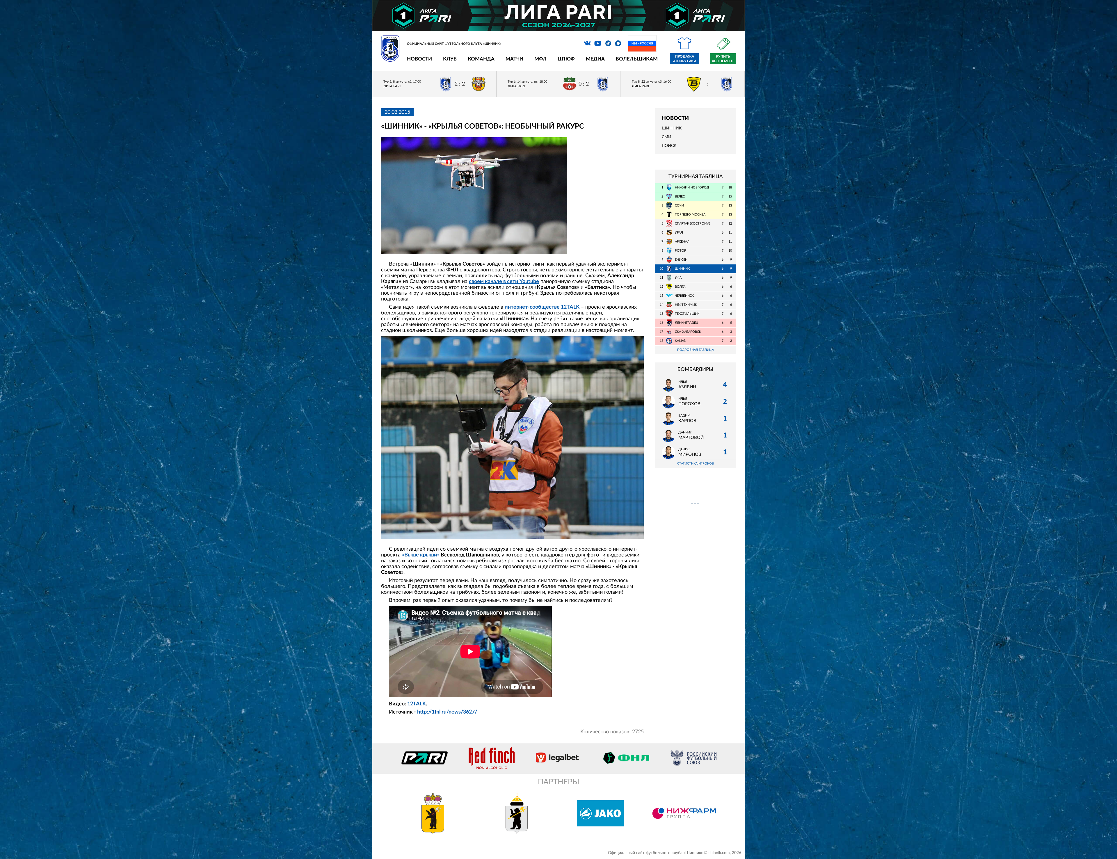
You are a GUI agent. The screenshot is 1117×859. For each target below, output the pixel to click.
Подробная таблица (695, 349)
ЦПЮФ (566, 58)
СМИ (666, 137)
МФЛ (540, 58)
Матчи (514, 58)
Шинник (672, 128)
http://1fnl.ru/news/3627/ (447, 712)
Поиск (669, 146)
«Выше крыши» (421, 555)
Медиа (595, 58)
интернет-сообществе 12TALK (542, 307)
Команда (481, 58)
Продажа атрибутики (684, 59)
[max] (618, 43)
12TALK (416, 704)
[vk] (587, 43)
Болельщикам (637, 58)
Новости (419, 58)
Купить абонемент (723, 59)
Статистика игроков (695, 463)
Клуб (450, 58)
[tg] (608, 43)
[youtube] (597, 43)
